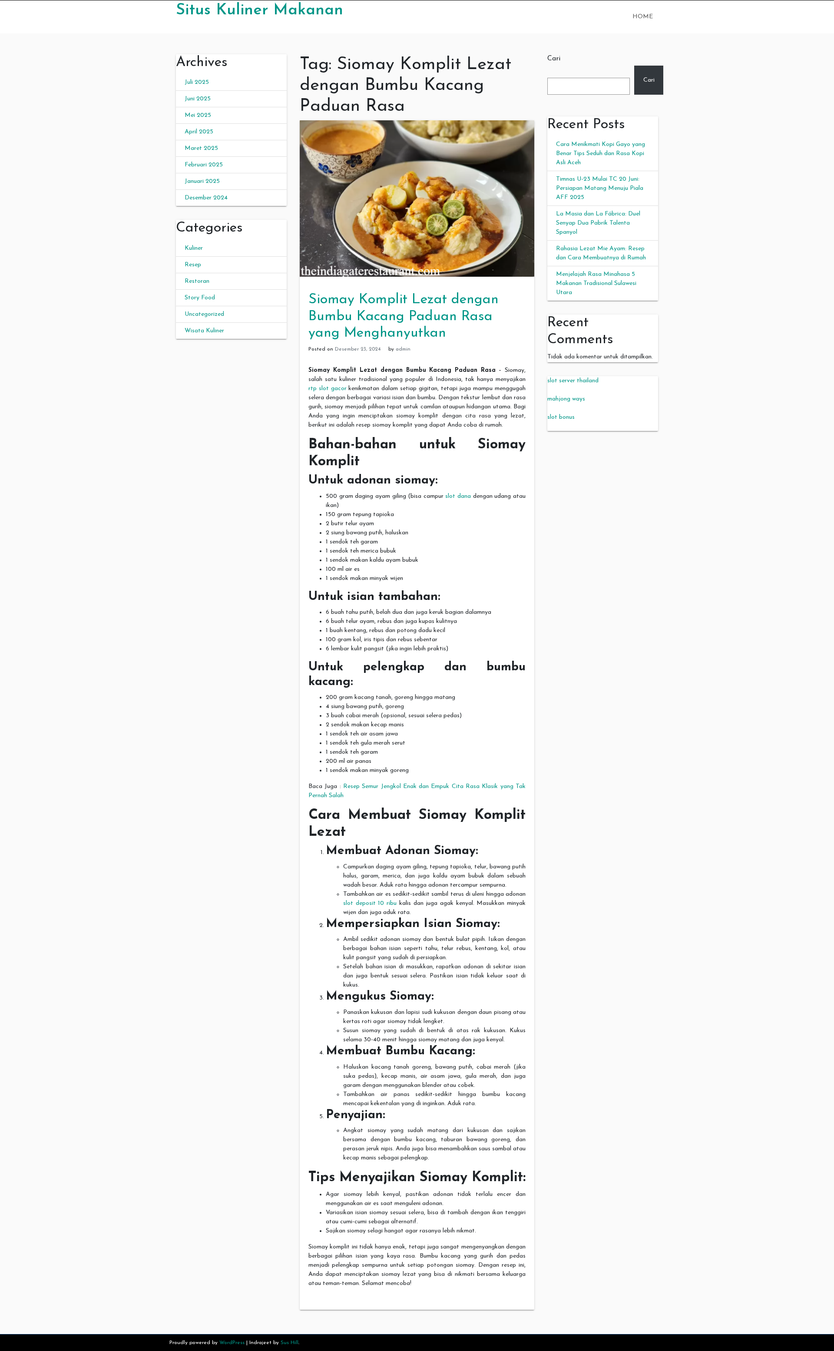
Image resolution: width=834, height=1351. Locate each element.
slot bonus (561, 417)
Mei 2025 (198, 115)
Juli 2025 (197, 82)
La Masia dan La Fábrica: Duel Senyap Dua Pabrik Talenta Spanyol (598, 223)
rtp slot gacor (327, 388)
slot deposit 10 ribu (370, 903)
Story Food (200, 298)
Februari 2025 (204, 165)
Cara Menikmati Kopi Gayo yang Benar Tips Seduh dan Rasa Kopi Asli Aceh (600, 153)
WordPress (232, 1342)
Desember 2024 (206, 198)
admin (403, 349)
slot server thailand (573, 380)
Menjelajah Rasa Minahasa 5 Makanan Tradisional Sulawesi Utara (596, 283)
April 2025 (199, 132)
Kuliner (194, 248)
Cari (553, 58)
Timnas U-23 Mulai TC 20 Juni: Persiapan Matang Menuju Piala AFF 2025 (599, 188)
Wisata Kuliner (204, 331)
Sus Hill (289, 1342)
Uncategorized (204, 314)
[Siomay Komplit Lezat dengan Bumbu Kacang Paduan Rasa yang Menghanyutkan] (417, 198)
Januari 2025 (202, 181)
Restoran (197, 281)
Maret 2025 (201, 148)
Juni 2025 (198, 99)
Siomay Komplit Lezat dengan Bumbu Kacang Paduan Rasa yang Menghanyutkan (403, 316)
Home (642, 16)
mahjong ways (566, 399)
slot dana (458, 496)
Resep (193, 265)
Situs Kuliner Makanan (259, 10)
